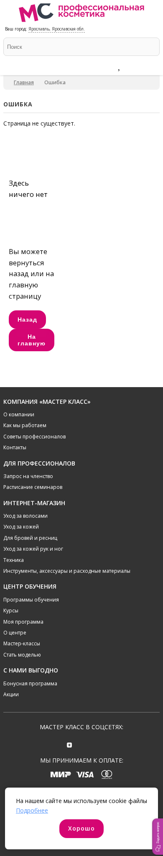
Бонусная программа (30, 683)
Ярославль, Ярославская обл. (56, 29)
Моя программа (23, 621)
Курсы (10, 610)
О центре (14, 632)
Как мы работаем (24, 425)
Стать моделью (22, 654)
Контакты (14, 447)
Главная (24, 82)
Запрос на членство (28, 476)
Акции (11, 694)
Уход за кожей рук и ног (33, 548)
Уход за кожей (21, 526)
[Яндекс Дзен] (69, 744)
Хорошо (81, 828)
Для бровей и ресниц (30, 537)
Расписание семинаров (32, 487)
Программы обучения (31, 599)
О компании (18, 414)
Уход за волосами (25, 515)
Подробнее (32, 810)
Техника (13, 560)
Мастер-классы (21, 643)
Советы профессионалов (34, 436)
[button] (157, 836)
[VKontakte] (93, 744)
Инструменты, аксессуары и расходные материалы (66, 570)
